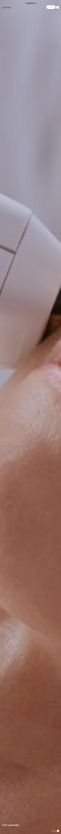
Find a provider (7, 7)
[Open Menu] (57, 7)
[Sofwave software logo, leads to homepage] (30, 3)
